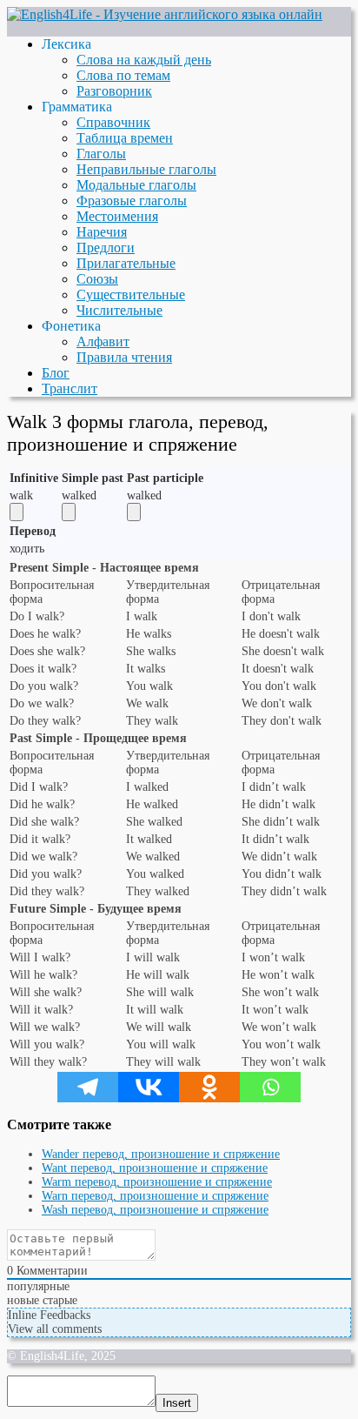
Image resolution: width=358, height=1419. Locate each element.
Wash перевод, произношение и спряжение (155, 1209)
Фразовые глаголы (131, 200)
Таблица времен (124, 138)
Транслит (69, 388)
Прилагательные (126, 263)
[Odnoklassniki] (209, 1087)
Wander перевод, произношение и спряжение (161, 1154)
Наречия (101, 231)
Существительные (130, 294)
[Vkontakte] (148, 1087)
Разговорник (114, 91)
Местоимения (117, 216)
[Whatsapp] (270, 1087)
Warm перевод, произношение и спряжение (157, 1181)
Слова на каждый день (143, 59)
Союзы (97, 278)
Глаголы (101, 153)
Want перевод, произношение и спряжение (155, 1168)
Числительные (119, 310)
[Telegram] (87, 1087)
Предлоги (105, 247)
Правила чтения (124, 357)
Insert (176, 1402)
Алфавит (102, 341)
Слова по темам (123, 75)
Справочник (113, 122)
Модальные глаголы (136, 184)
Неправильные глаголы (146, 169)
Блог (56, 372)
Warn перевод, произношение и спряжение (155, 1195)
